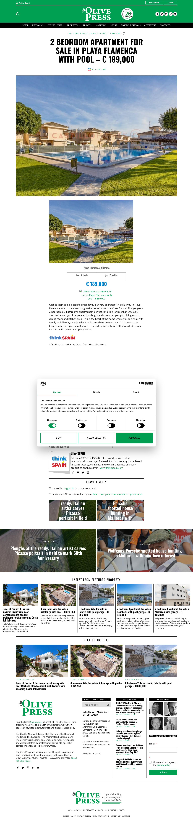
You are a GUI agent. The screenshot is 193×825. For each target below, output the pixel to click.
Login (170, 2)
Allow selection (96, 438)
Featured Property (98, 33)
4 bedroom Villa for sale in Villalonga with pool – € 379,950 (58, 610)
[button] (108, 704)
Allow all (134, 438)
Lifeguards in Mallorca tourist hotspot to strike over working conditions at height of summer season (129, 762)
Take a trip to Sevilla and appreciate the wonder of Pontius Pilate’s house (126, 721)
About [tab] (136, 392)
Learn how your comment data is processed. (117, 494)
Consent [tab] (57, 392)
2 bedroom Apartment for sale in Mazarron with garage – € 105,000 (172, 612)
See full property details (79, 329)
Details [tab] (96, 392)
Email (153, 744)
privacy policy (163, 765)
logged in (69, 488)
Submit (163, 772)
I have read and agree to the (165, 764)
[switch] (81, 425)
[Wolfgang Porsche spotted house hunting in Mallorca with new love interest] (120, 510)
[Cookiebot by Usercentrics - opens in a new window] (141, 384)
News (79, 344)
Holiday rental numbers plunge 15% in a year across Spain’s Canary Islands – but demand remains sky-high (129, 734)
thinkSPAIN (100, 69)
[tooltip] (157, 14)
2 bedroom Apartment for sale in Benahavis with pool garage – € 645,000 (134, 612)
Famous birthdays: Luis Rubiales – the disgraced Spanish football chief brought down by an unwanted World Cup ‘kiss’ (129, 748)
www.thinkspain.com (111, 467)
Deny (59, 438)
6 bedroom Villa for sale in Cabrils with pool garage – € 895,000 (94, 612)
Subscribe (154, 2)
